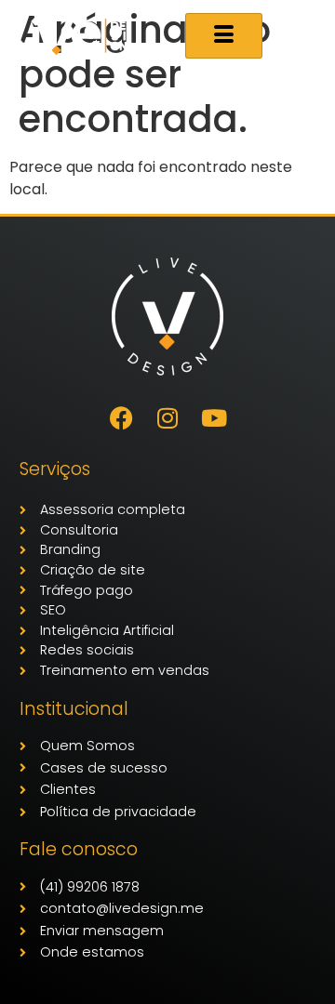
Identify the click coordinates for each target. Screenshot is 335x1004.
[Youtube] (214, 417)
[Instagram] (167, 417)
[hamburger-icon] (223, 36)
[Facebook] (121, 417)
